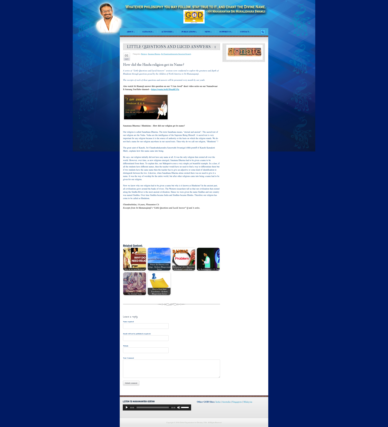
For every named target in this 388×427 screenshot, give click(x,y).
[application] (157, 407)
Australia (226, 401)
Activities (167, 31)
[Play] (126, 407)
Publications (189, 31)
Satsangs (148, 31)
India (218, 401)
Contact (245, 31)
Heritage (144, 54)
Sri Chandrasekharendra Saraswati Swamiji (176, 54)
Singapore (237, 401)
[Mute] (178, 407)
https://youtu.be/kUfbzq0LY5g (165, 89)
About (131, 31)
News (208, 31)
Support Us (225, 31)
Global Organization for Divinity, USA (194, 19)
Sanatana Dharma (154, 54)
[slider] (185, 407)
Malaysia (248, 401)
